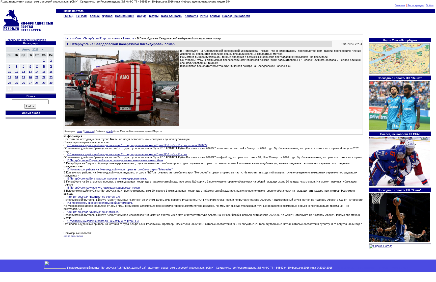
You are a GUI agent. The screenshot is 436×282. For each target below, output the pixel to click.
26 (23, 82)
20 (30, 77)
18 (16, 77)
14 (36, 71)
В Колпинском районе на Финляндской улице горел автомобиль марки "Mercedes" (120, 169)
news (79, 131)
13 (30, 71)
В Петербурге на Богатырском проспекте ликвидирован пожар (107, 178)
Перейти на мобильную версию (26, 39)
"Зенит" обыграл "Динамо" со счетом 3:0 (93, 211)
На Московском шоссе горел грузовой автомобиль (100, 202)
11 (16, 71)
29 (43, 82)
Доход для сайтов (73, 236)
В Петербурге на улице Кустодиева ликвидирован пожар (103, 187)
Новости (89, 131)
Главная (400, 5)
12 (23, 71)
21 (36, 77)
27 (30, 82)
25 (16, 82)
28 (36, 82)
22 (43, 77)
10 (9, 71)
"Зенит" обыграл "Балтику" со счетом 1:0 (93, 196)
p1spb (109, 131)
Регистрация (415, 5)
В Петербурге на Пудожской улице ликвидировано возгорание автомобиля (115, 160)
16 (50, 71)
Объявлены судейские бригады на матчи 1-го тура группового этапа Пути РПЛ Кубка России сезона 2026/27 (137, 145)
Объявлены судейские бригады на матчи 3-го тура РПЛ (103, 220)
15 (43, 71)
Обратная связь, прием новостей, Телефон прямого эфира (371, 267)
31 (9, 88)
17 (9, 77)
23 (50, 77)
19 (23, 77)
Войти (429, 5)
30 (50, 82)
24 (9, 82)
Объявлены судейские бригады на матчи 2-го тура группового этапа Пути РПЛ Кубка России (127, 154)
